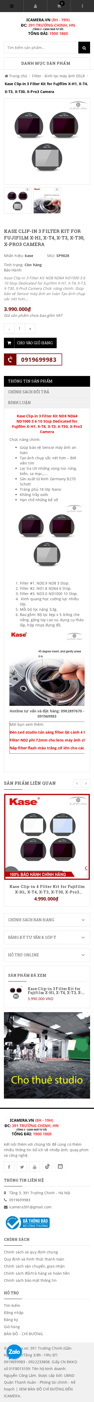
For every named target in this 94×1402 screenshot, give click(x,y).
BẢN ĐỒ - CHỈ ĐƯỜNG (23, 1333)
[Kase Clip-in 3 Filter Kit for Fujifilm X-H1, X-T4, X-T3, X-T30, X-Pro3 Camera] (47, 993)
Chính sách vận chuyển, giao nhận (34, 1266)
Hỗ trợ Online (23, 954)
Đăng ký (11, 1319)
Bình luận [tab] (19, 402)
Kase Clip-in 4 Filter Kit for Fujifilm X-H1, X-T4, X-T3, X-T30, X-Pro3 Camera (47, 889)
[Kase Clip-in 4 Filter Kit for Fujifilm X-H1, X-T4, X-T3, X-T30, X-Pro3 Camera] (47, 836)
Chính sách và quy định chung (31, 1252)
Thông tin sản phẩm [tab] (30, 381)
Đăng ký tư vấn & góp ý (32, 937)
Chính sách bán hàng (31, 919)
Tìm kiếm (12, 1305)
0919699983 (38, 359)
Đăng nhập (14, 1312)
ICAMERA (12, 1395)
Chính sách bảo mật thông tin (30, 1280)
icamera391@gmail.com (30, 1206)
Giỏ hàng (12, 1326)
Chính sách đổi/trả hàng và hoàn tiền (37, 1273)
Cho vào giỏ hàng (35, 342)
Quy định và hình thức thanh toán (34, 1259)
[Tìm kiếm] (84, 47)
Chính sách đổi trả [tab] (28, 391)
